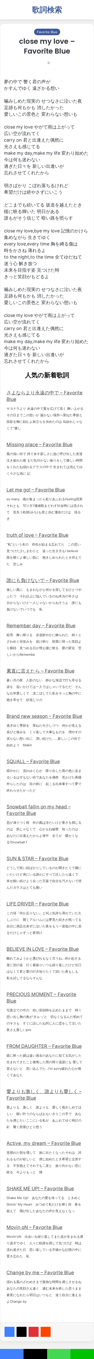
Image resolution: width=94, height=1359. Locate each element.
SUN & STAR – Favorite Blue (37, 858)
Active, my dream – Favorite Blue (44, 1143)
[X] (22, 1332)
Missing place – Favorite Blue (39, 444)
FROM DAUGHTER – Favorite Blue (44, 1046)
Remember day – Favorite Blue (41, 626)
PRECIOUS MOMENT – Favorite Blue (41, 998)
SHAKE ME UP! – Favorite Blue (40, 1188)
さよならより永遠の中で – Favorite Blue (44, 396)
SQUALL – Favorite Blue (33, 761)
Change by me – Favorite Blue (40, 1272)
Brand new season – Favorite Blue (44, 716)
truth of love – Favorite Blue (37, 535)
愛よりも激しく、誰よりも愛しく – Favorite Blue (44, 1095)
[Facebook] (10, 1332)
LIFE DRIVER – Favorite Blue (38, 904)
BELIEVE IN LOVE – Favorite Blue (43, 949)
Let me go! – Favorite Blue (36, 490)
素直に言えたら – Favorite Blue (40, 671)
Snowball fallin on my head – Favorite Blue (39, 810)
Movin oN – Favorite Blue (34, 1227)
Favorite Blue (47, 32)
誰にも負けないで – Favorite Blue (43, 580)
